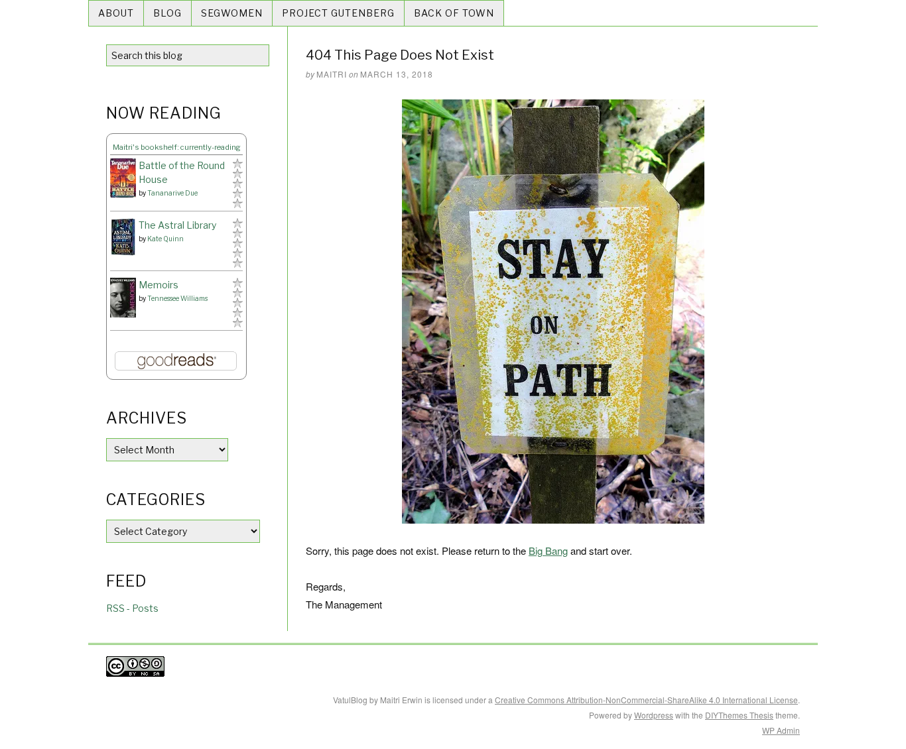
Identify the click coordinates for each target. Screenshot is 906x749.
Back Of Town (454, 13)
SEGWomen (232, 13)
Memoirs (158, 284)
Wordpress (653, 714)
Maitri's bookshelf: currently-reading (177, 147)
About (116, 13)
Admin (781, 730)
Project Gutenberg (338, 13)
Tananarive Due (172, 193)
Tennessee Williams (177, 298)
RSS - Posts (132, 608)
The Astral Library (177, 225)
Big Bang (548, 550)
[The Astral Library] (123, 237)
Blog (167, 13)
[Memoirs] (123, 298)
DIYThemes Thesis (739, 714)
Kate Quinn (165, 239)
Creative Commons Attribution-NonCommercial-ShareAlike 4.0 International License (646, 699)
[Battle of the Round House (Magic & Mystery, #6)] (123, 178)
